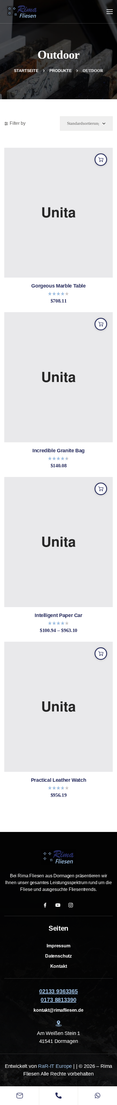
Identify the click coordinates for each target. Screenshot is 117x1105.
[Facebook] (45, 905)
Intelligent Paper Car (58, 615)
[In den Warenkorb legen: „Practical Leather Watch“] (101, 653)
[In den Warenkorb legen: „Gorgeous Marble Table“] (101, 159)
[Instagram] (71, 905)
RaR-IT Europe (55, 1066)
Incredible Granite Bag (58, 450)
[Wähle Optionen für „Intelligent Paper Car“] (101, 489)
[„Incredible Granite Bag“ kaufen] (101, 324)
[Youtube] (58, 905)
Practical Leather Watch (58, 780)
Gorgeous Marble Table (58, 286)
